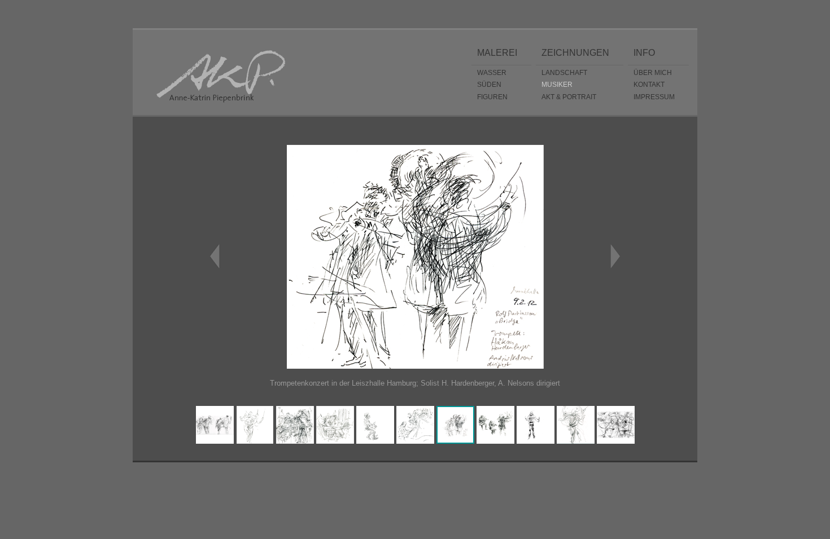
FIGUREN (492, 96)
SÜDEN (489, 84)
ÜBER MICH (653, 72)
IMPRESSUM (654, 96)
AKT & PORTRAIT (568, 96)
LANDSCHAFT (564, 72)
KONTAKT (649, 84)
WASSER (491, 72)
